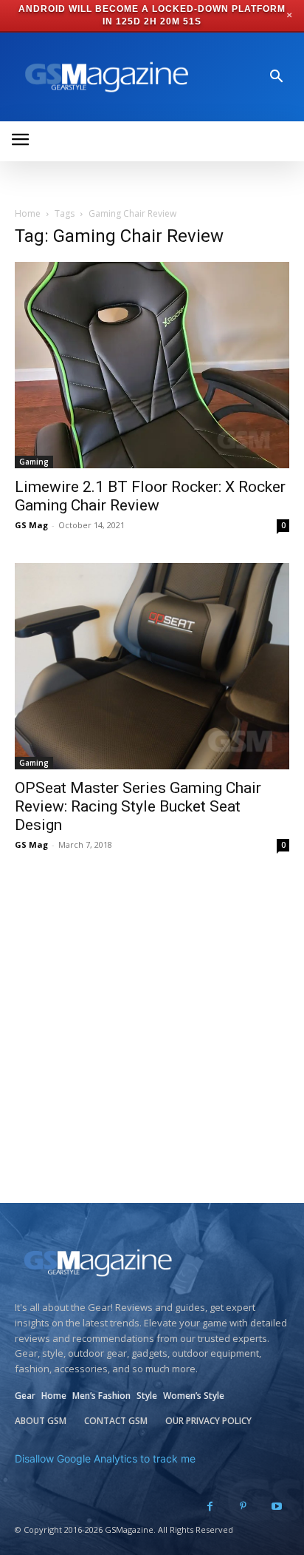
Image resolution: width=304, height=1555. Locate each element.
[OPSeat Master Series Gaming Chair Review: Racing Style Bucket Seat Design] (152, 666)
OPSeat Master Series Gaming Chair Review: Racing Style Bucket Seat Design (138, 806)
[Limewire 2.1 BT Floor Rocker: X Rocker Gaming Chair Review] (152, 365)
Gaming (34, 461)
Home (28, 213)
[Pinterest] (243, 1506)
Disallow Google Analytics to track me (105, 1458)
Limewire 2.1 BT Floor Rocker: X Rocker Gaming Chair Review (150, 496)
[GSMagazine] (104, 77)
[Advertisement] (152, 1043)
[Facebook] (210, 1506)
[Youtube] (276, 1506)
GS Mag (31, 524)
